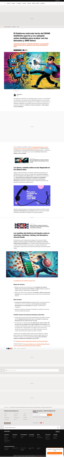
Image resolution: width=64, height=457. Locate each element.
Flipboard (25, 50)
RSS (43, 422)
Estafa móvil (24, 348)
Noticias (9, 3)
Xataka (5, 436)
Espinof (22, 437)
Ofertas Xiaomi (6, 417)
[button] (19, 94)
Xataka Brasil (6, 449)
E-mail (26, 50)
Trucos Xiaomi (6, 419)
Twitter (59, 3)
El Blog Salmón (56, 436)
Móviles (13, 3)
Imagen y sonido (35, 3)
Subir (57, 431)
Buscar (58, 427)
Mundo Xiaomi (6, 441)
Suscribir (49, 414)
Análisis (29, 3)
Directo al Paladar (31, 436)
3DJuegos (14, 436)
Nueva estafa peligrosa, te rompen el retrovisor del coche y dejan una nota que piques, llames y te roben (39, 161)
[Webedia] (57, 0)
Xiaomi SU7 (25, 419)
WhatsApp (14, 26)
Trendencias (47, 436)
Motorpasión (39, 436)
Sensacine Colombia (22, 450)
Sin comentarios (17, 50)
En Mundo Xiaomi (32, 158)
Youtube (41, 422)
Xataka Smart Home (7, 440)
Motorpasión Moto (40, 437)
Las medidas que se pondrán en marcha (23, 280)
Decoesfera (47, 437)
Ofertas (24, 3)
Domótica (42, 3)
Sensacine (22, 436)
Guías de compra (16, 417)
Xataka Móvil (6, 437)
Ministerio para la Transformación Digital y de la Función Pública (32, 341)
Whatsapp (25, 417)
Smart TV (15, 419)
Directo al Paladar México (31, 448)
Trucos (5, 415)
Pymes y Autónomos (55, 438)
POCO (18, 26)
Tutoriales (18, 3)
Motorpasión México (39, 448)
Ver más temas (7, 423)
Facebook (57, 3)
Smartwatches (16, 413)
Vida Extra (14, 437)
